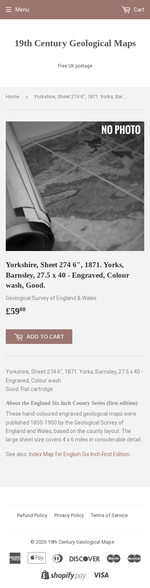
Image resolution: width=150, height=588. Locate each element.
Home (12, 96)
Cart (138, 10)
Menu (22, 10)
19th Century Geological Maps (75, 43)
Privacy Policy (69, 515)
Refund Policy (32, 515)
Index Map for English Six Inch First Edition (79, 454)
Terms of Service (109, 515)
